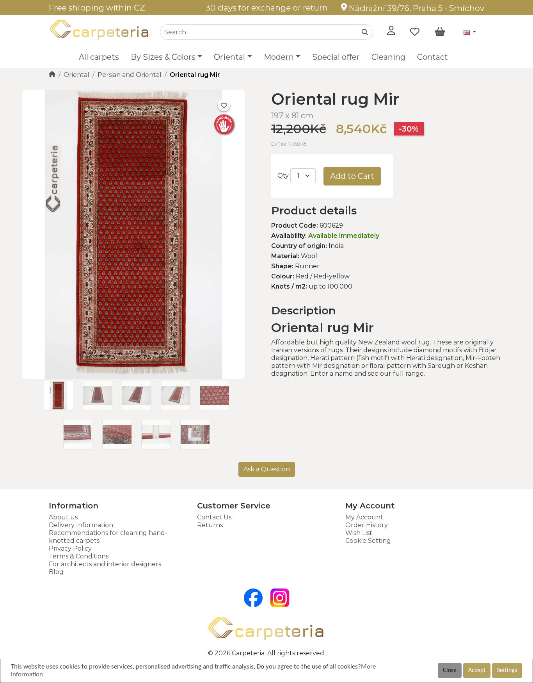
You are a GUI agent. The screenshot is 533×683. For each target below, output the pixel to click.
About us (63, 517)
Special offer (336, 57)
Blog (56, 572)
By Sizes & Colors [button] (163, 57)
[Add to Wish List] (224, 105)
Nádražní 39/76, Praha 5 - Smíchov (415, 8)
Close (450, 670)
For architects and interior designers (105, 564)
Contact (432, 57)
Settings (507, 670)
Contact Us (214, 517)
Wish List (358, 533)
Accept (476, 670)
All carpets (99, 57)
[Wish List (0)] (414, 32)
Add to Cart (352, 176)
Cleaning (388, 57)
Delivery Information (81, 525)
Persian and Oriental (130, 74)
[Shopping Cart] (440, 32)
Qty (283, 175)
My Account (364, 517)
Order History (366, 525)
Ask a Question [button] (266, 469)
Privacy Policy (70, 548)
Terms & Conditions (78, 556)
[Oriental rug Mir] (133, 376)
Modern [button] (279, 57)
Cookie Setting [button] (368, 540)
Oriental (76, 74)
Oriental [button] (229, 57)
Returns (210, 525)
